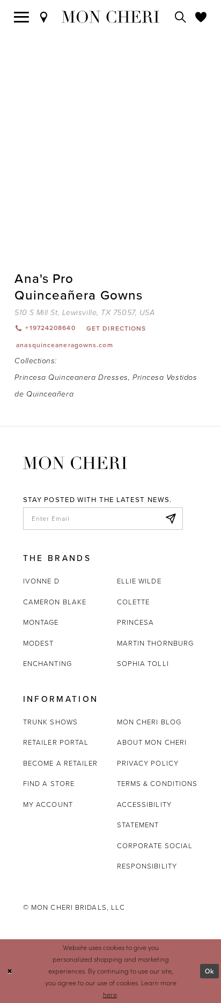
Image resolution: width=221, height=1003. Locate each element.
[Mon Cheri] (75, 462)
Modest (38, 643)
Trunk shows (50, 722)
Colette (133, 602)
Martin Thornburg (155, 643)
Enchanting (47, 663)
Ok (209, 971)
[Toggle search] (181, 17)
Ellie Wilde (139, 581)
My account (48, 804)
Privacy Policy (148, 763)
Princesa (135, 622)
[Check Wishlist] (201, 17)
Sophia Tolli (143, 663)
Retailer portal (56, 742)
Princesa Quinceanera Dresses (71, 377)
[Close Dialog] (10, 971)
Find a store (49, 783)
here (110, 994)
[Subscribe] (170, 518)
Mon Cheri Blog (149, 722)
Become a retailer (60, 763)
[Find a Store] (44, 17)
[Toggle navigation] (22, 17)
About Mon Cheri (152, 742)
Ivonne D (41, 581)
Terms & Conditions (157, 783)
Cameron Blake (54, 602)
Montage (41, 622)
